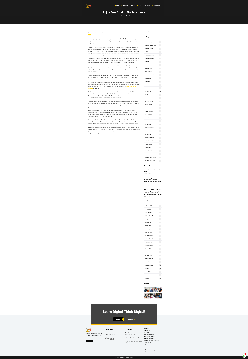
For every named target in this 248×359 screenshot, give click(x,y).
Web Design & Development (152, 340)
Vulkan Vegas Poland (153, 157)
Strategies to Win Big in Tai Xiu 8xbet (152, 170)
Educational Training (150, 336)
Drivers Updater (153, 98)
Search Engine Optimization (152, 346)
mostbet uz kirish (153, 137)
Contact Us (157, 5)
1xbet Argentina (153, 48)
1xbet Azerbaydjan (153, 55)
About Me (148, 330)
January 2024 (153, 232)
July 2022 (153, 271)
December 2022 (153, 255)
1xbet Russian (153, 68)
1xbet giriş (153, 61)
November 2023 (153, 238)
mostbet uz (153, 134)
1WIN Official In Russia (153, 45)
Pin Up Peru (153, 147)
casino (153, 84)
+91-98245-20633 (130, 345)
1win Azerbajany (153, 42)
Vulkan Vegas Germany (153, 154)
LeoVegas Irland (153, 114)
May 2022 (153, 278)
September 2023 (153, 245)
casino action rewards (97, 38)
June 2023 (153, 248)
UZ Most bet (153, 150)
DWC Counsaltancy (144, 5)
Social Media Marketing (151, 344)
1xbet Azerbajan (153, 51)
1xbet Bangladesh (153, 58)
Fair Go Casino (153, 101)
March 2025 (153, 209)
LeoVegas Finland (153, 108)
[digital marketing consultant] (88, 6)
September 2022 (153, 265)
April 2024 (153, 225)
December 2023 (153, 235)
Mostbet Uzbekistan (153, 140)
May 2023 (153, 252)
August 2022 (153, 268)
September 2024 (153, 219)
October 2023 (153, 242)
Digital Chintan (103, 33)
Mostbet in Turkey (153, 127)
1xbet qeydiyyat (153, 65)
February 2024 (153, 229)
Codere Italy (153, 91)
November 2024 (153, 215)
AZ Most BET (153, 71)
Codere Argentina (153, 88)
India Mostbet (153, 104)
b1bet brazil (153, 78)
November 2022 (153, 258)
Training (147, 332)
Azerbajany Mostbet (153, 75)
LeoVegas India (153, 111)
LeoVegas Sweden (153, 117)
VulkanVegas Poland (153, 160)
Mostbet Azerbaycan (153, 121)
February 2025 (153, 212)
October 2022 (153, 262)
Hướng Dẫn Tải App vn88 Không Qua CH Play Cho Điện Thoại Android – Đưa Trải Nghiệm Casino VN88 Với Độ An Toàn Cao (153, 192)
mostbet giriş (153, 124)
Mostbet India (153, 131)
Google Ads (148, 342)
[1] (244, 356)
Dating (153, 94)
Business (118, 15)
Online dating (153, 144)
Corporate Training (150, 334)
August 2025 (153, 205)
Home (113, 15)
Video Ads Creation (150, 348)
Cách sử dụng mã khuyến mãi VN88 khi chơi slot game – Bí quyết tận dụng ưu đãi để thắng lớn (152, 180)
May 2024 (153, 222)
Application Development (151, 350)
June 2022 (153, 275)
